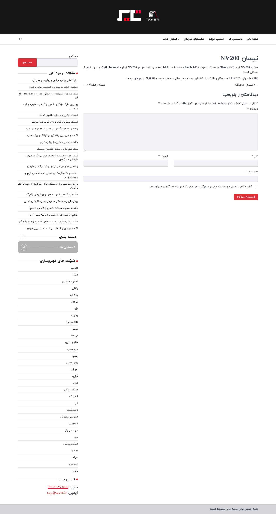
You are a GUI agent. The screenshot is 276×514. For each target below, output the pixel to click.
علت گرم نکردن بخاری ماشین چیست (57, 149)
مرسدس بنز (71, 430)
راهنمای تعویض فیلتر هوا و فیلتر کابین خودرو (52, 166)
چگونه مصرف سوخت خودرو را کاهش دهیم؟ (53, 208)
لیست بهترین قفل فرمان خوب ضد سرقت (55, 122)
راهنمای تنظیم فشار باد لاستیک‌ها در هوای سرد (52, 129)
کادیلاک (73, 396)
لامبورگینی (72, 410)
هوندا (75, 457)
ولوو (75, 471)
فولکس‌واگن (71, 390)
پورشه (74, 315)
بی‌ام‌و (74, 302)
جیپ (75, 356)
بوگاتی (74, 295)
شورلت (74, 369)
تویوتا (74, 335)
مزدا (76, 437)
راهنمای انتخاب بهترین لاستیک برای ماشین (53, 87)
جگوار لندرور (71, 342)
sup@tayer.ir (57, 492)
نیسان (74, 450)
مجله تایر (252, 39)
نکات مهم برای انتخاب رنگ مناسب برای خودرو (52, 228)
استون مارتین (70, 281)
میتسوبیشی (70, 444)
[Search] (20, 39)
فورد (75, 383)
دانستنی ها (235, 39)
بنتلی (75, 288)
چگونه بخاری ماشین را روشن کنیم (59, 142)
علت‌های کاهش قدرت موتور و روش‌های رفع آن (52, 194)
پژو (76, 308)
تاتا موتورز (72, 322)
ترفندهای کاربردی (194, 39)
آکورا (75, 275)
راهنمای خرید (171, 39)
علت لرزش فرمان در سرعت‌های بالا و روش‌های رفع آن (48, 221)
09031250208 (58, 487)
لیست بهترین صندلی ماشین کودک (58, 115)
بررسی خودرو (216, 39)
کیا (76, 403)
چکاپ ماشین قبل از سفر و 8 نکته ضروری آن (53, 215)
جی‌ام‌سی (72, 349)
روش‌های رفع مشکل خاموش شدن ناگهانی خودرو (51, 201)
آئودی (74, 268)
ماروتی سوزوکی (69, 417)
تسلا (75, 329)
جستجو (73, 56)
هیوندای (73, 464)
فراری (75, 376)
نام (255, 156)
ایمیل (163, 156)
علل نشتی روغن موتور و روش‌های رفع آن (55, 80)
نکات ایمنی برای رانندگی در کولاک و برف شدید (52, 135)
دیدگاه (252, 109)
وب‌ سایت (252, 172)
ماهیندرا (73, 423)
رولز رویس (72, 363)
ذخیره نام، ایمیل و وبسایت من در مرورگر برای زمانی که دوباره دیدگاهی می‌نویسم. (200, 187)
